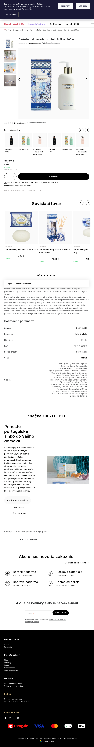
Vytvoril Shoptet (48, 741)
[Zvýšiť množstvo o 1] (13, 177)
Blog (6, 660)
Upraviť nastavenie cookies (67, 738)
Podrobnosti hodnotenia (37, 123)
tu (31, 9)
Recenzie (8, 647)
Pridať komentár (28, 540)
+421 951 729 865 (14, 699)
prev (81, 130)
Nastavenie (11, 14)
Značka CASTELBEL (23, 284)
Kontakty (7, 663)
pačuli (78, 297)
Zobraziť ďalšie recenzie (76, 563)
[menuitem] (15, 24)
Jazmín (84, 358)
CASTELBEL (81, 328)
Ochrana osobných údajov (15, 686)
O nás (6, 644)
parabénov (22, 313)
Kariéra (7, 665)
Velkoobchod (9, 668)
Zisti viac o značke (17, 500)
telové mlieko (28, 289)
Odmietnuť (65, 6)
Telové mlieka (81, 334)
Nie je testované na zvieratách (42, 313)
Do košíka (53, 176)
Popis (9, 284)
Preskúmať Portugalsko (19, 510)
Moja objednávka (11, 670)
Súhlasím (83, 6)
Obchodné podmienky (13, 683)
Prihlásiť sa (60, 613)
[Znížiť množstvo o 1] (7, 177)
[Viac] (91, 24)
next (87, 130)
